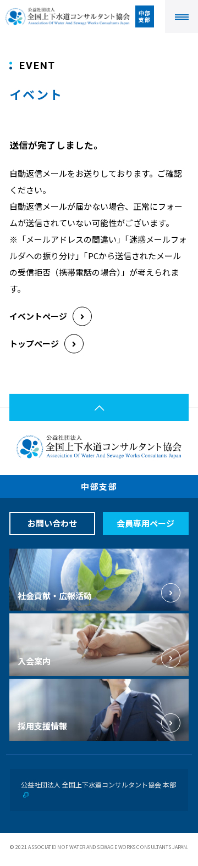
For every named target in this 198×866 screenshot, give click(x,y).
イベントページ (38, 316)
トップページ (34, 343)
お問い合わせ (52, 523)
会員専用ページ (145, 523)
